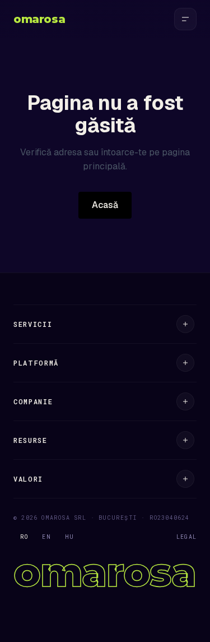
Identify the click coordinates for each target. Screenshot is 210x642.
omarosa (39, 19)
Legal (186, 537)
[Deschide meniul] (185, 19)
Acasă (105, 205)
